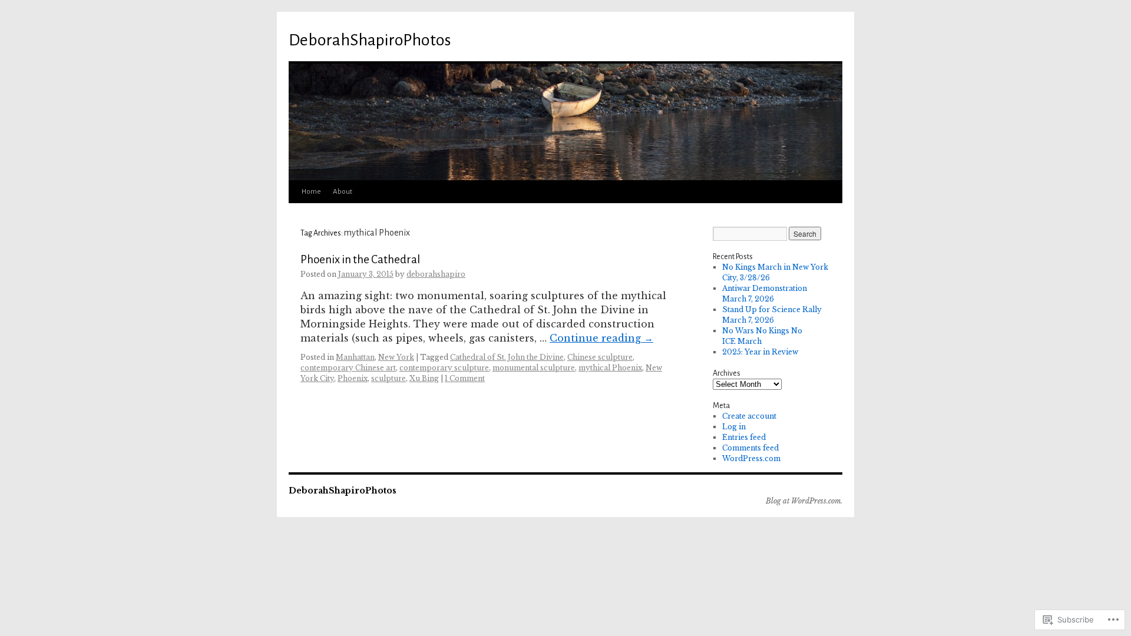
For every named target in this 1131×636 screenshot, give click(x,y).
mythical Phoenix (610, 367)
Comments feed (750, 447)
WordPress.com (751, 458)
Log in (734, 426)
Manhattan (355, 357)
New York (396, 357)
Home (311, 192)
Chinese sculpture (600, 357)
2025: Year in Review (760, 351)
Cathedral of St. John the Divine (507, 357)
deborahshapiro (435, 274)
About (342, 192)
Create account (749, 416)
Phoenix (353, 378)
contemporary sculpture (444, 367)
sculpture (388, 378)
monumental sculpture (533, 367)
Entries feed (744, 437)
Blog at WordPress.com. (804, 500)
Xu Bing (424, 378)
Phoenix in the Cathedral (360, 259)
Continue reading (601, 338)
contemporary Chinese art (348, 367)
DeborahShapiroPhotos (370, 40)
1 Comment (465, 378)
